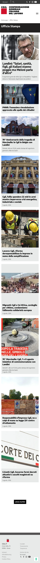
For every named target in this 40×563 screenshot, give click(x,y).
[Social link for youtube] (35, 2)
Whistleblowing (6, 554)
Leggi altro (20, 502)
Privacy (4, 557)
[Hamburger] (37, 13)
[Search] (13, 2)
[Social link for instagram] (32, 2)
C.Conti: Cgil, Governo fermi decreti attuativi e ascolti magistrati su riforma (19, 474)
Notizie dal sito (24, 552)
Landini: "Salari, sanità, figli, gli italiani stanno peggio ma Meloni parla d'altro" (17, 68)
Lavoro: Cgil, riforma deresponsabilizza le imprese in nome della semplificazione (17, 253)
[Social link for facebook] (30, 2)
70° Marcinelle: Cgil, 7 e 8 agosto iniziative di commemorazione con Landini (18, 362)
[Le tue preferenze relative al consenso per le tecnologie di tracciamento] (36, 559)
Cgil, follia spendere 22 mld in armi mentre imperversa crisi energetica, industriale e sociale (19, 199)
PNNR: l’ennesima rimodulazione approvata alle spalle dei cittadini (18, 108)
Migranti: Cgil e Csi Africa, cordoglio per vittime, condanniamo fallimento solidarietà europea (19, 307)
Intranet (5, 2)
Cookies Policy (6, 559)
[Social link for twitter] (27, 2)
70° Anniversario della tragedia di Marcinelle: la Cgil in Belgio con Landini (18, 142)
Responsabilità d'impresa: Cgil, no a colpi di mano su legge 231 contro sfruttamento (19, 420)
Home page (4, 20)
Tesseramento (24, 546)
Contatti (22, 544)
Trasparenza (23, 548)
